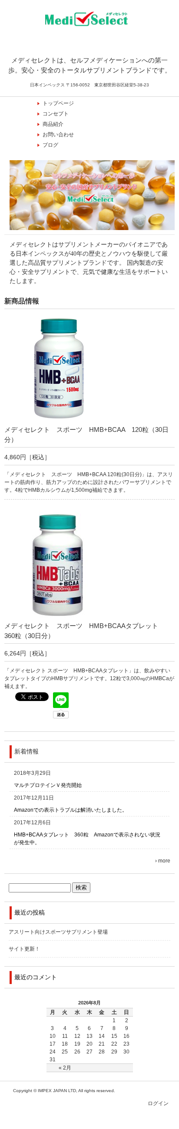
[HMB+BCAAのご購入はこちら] (58, 421)
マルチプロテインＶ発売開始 (48, 785)
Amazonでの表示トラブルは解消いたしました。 (70, 810)
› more (162, 861)
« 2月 (65, 1068)
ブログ (50, 145)
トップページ (58, 103)
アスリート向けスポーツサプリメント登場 (58, 932)
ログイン (158, 1103)
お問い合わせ (58, 135)
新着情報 (26, 751)
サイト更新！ (24, 949)
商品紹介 (53, 124)
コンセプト (56, 114)
